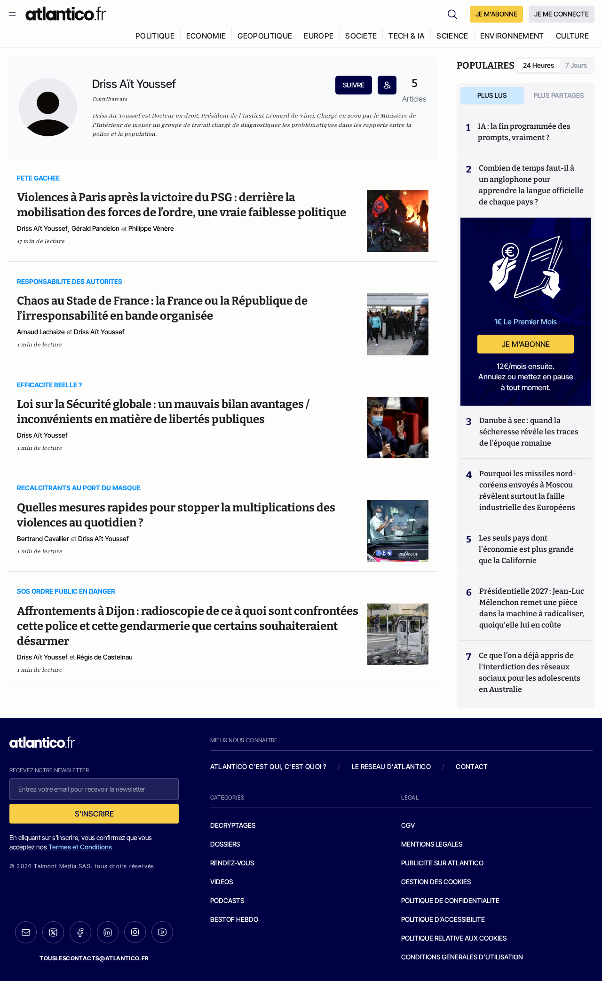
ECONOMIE (206, 35)
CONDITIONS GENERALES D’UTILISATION (462, 957)
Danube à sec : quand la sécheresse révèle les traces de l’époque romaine (528, 431)
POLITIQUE (154, 35)
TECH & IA (406, 35)
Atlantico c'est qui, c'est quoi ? (268, 766)
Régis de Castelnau (105, 657)
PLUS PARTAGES (559, 95)
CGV (408, 825)
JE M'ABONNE (496, 14)
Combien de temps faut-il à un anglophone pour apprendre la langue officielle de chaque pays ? (531, 185)
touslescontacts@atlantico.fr (94, 958)
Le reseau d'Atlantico (391, 766)
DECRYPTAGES (232, 825)
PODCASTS (227, 900)
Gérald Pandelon (95, 228)
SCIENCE (452, 35)
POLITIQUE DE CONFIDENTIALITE (450, 900)
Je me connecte (561, 14)
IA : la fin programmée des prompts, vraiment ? (524, 132)
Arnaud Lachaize (41, 332)
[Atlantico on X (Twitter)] (53, 932)
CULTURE (572, 35)
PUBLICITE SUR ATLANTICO (442, 863)
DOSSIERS (225, 844)
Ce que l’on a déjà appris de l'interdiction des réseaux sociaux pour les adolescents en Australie (529, 672)
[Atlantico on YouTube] (162, 932)
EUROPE (318, 35)
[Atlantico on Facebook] (80, 932)
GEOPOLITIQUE (265, 35)
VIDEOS (221, 882)
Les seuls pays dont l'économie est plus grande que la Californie (526, 549)
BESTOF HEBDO (234, 919)
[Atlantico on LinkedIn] (108, 932)
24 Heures (538, 65)
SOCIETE (361, 35)
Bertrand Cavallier (43, 538)
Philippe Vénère (151, 228)
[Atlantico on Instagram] (135, 932)
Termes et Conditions (80, 847)
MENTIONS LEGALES (431, 844)
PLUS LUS (492, 95)
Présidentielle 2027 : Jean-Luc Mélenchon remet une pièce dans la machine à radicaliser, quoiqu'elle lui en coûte (531, 608)
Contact (472, 766)
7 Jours (576, 65)
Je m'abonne (526, 344)
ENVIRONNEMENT (512, 35)
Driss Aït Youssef (42, 228)
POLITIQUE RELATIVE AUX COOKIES (454, 938)
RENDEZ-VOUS (232, 863)
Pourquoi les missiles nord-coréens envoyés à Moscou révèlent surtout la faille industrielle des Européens (527, 490)
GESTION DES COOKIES (436, 882)
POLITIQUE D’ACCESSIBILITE (443, 919)
